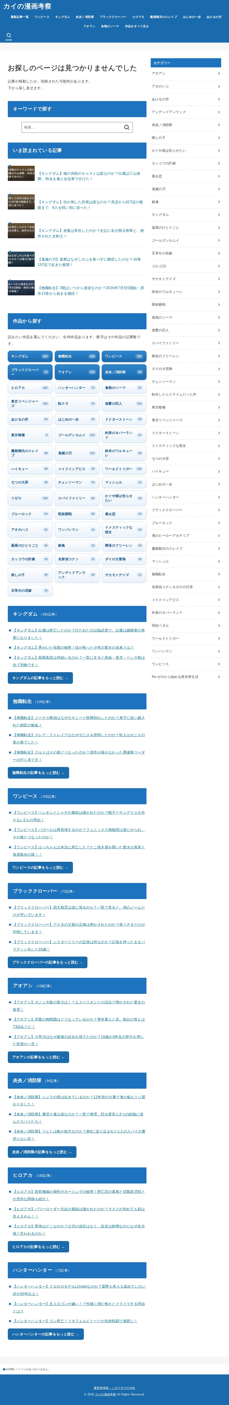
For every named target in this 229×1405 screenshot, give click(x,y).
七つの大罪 (160, 458)
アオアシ (89, 26)
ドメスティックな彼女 (169, 446)
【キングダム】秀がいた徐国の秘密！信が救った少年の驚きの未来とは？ (73, 647)
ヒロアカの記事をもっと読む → (38, 1247)
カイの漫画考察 (27, 6)
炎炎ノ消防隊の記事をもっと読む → (42, 1152)
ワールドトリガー (165, 638)
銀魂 (155, 202)
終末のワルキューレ (167, 292)
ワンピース (41, 17)
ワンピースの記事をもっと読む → (40, 867)
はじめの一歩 (192, 17)
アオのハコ (160, 86)
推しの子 (158, 137)
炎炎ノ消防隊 (85, 17)
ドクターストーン (165, 433)
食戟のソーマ (110, 26)
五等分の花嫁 (162, 253)
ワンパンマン (162, 651)
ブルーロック (162, 523)
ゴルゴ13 (159, 266)
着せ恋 (157, 176)
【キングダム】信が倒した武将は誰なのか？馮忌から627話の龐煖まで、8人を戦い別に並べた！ (90, 204)
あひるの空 (214, 17)
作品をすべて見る (137, 26)
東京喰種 (158, 407)
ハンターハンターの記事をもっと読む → (45, 1334)
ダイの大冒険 (162, 369)
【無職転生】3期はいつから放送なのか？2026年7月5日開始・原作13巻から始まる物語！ (91, 290)
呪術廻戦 (158, 304)
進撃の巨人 (160, 330)
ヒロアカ (138, 17)
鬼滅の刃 (158, 189)
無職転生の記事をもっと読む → (38, 773)
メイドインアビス (165, 600)
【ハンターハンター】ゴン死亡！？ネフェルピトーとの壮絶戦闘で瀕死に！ (75, 1321)
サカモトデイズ (164, 279)
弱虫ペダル (160, 625)
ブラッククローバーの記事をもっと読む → (47, 962)
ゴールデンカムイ (165, 240)
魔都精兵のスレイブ (163, 17)
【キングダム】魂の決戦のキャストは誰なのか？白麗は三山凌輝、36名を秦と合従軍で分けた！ (89, 176)
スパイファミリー (165, 343)
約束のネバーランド (167, 612)
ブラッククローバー (113, 17)
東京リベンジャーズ (167, 420)
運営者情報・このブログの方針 (115, 1388)
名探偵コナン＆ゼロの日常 (172, 587)
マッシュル (160, 561)
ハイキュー (160, 471)
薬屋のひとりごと (165, 227)
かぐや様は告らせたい (169, 150)
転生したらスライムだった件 (174, 394)
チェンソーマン (164, 381)
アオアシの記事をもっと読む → (38, 1057)
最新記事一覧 (20, 17)
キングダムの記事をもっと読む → (40, 678)
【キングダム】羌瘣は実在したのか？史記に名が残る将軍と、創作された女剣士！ (91, 233)
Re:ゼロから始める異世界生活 (175, 677)
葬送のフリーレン (165, 356)
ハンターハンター (165, 497)
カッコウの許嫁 (164, 163)
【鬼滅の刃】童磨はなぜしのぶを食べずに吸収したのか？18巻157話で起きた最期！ (89, 262)
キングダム (62, 17)
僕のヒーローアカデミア (171, 535)
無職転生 (158, 574)
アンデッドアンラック (169, 112)
